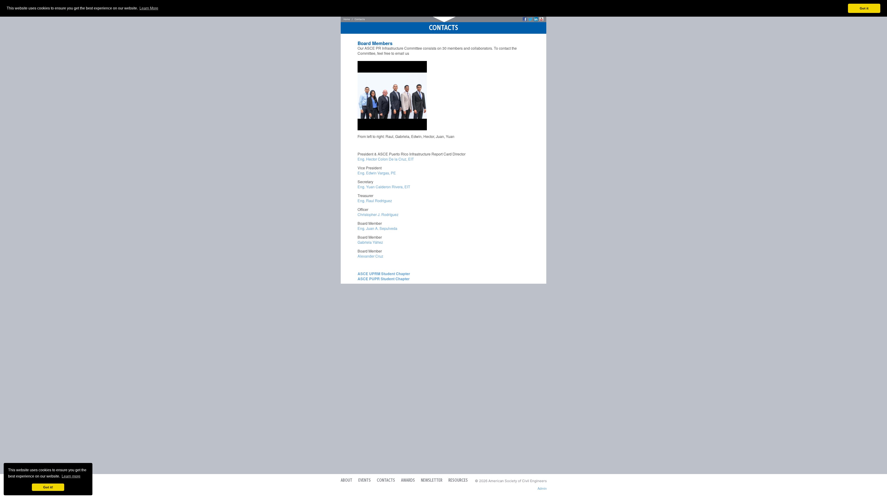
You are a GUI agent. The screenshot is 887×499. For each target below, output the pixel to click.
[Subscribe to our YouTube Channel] (541, 19)
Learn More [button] (149, 8)
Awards (408, 480)
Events (364, 480)
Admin (542, 488)
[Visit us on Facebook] (525, 19)
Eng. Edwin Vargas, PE (377, 173)
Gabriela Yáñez (370, 242)
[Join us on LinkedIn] (536, 19)
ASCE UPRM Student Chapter (384, 273)
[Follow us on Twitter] (530, 19)
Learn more (71, 476)
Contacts (386, 480)
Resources (458, 480)
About (346, 480)
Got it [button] (864, 8)
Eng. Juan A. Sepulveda (377, 228)
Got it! (48, 487)
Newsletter (431, 480)
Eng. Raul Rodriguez (375, 200)
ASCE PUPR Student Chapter (384, 278)
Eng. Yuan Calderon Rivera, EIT (384, 186)
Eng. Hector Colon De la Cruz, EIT (386, 159)
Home (346, 19)
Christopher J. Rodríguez (378, 214)
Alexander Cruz (370, 256)
